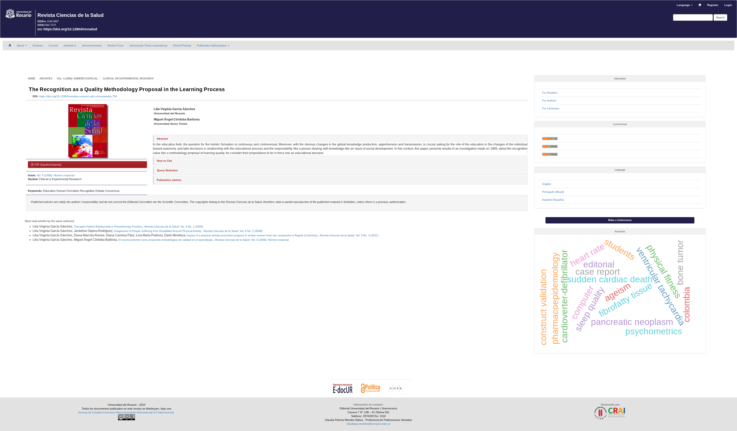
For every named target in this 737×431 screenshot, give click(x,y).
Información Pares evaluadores (148, 45)
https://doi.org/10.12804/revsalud (70, 29)
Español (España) (553, 199)
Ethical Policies (182, 45)
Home (31, 78)
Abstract (162, 138)
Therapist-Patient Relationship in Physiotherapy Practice (108, 226)
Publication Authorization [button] (212, 45)
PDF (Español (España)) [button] (47, 164)
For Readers (550, 92)
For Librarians (550, 108)
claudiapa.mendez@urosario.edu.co (368, 423)
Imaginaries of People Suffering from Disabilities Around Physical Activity (158, 230)
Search (720, 17)
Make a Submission (620, 220)
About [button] (21, 45)
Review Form (115, 45)
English (546, 183)
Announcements (92, 45)
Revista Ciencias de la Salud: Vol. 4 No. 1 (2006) (173, 226)
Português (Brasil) (553, 191)
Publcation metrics (169, 179)
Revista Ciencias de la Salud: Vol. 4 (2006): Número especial (252, 239)
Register (712, 5)
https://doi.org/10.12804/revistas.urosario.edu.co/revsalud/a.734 (78, 96)
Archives (37, 45)
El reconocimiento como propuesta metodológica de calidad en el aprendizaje (165, 239)
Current (53, 45)
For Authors (549, 100)
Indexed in (70, 45)
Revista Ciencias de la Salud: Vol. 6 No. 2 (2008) (233, 230)
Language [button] (684, 5)
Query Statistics (167, 170)
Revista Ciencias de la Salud (70, 15)
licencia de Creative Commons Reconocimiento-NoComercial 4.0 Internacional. (126, 412)
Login (728, 5)
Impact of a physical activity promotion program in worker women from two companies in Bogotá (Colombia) (252, 235)
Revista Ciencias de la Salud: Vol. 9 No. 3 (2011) (349, 235)
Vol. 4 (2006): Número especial (77, 78)
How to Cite (164, 160)
